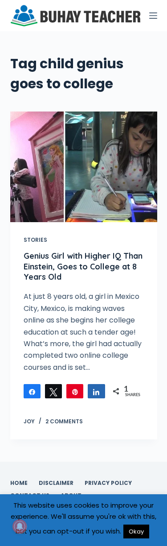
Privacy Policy (108, 483)
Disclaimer (56, 483)
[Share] (32, 391)
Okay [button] (136, 531)
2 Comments (64, 421)
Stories (35, 240)
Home (19, 483)
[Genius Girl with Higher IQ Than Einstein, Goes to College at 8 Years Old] (83, 167)
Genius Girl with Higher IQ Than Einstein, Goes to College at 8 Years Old (83, 266)
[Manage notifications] (19, 526)
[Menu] (153, 16)
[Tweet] (53, 391)
